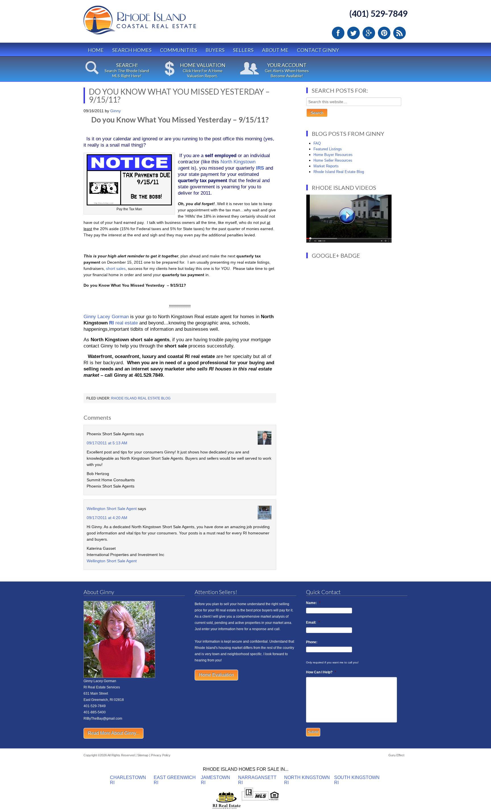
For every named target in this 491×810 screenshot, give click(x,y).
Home (96, 50)
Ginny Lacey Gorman (106, 316)
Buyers (214, 50)
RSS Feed (399, 33)
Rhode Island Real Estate (152, 22)
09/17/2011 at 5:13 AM (107, 443)
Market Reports (326, 166)
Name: (313, 603)
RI (111, 323)
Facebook (338, 33)
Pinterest (384, 33)
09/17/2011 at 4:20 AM (107, 517)
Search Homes (131, 50)
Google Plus (369, 33)
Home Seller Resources (332, 160)
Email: (313, 622)
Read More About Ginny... (113, 733)
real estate (126, 323)
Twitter (353, 33)
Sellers (243, 50)
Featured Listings (327, 149)
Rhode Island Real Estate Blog (140, 398)
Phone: (311, 642)
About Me (275, 50)
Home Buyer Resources (333, 155)
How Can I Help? (321, 672)
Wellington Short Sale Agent (112, 508)
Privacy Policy (160, 755)
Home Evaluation (216, 674)
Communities (178, 50)
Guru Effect (396, 755)
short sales (116, 268)
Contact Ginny (318, 50)
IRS (260, 168)
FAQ (317, 143)
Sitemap (142, 755)
